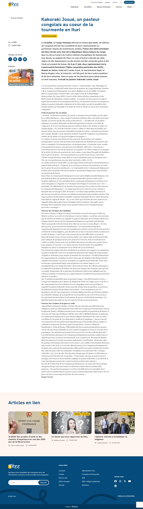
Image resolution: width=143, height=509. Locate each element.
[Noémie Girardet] (52, 440)
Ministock (85, 485)
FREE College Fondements (91, 481)
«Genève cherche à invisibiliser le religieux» (111, 438)
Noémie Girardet (59, 440)
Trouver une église (97, 2)
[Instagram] (120, 481)
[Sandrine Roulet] (95, 442)
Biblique (77, 414)
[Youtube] (129, 481)
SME (83, 478)
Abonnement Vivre (88, 471)
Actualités (87, 7)
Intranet (61, 485)
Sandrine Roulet (102, 443)
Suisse (131, 414)
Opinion (43, 414)
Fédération (75, 7)
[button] (15, 59)
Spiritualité (86, 414)
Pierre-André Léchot (17, 445)
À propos (62, 471)
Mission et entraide (49, 36)
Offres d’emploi (64, 481)
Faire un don (63, 478)
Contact (115, 2)
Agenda (107, 2)
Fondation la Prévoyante (90, 474)
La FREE (14, 42)
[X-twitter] (125, 481)
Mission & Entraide (103, 7)
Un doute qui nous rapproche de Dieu (69, 436)
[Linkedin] (115, 486)
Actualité (124, 414)
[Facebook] (115, 481)
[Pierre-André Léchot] (9, 445)
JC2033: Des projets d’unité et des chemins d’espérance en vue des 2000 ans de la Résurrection (26, 439)
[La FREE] (9, 42)
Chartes (61, 474)
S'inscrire (43, 482)
